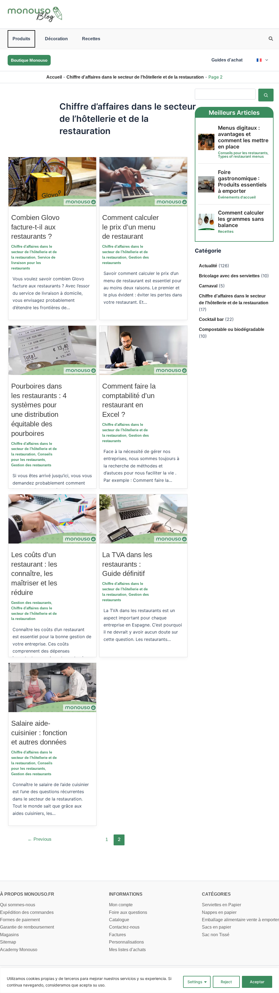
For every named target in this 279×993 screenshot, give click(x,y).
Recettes (91, 38)
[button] (271, 39)
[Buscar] (266, 95)
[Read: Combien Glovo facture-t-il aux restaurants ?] (52, 181)
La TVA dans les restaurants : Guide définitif (127, 564)
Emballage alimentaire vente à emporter (240, 919)
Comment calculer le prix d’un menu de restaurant (130, 227)
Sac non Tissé (215, 934)
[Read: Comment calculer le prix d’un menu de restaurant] (143, 181)
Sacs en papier (216, 927)
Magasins (9, 934)
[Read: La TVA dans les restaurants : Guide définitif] (143, 518)
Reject (226, 981)
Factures (117, 934)
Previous (39, 839)
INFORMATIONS (125, 894)
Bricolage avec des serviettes (229, 276)
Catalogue (119, 919)
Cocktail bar (211, 319)
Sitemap (8, 942)
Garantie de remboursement (27, 927)
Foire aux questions (128, 912)
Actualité (208, 265)
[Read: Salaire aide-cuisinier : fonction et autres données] (52, 687)
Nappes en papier (219, 912)
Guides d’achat (226, 60)
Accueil (54, 77)
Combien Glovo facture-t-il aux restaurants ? (35, 227)
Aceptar (257, 981)
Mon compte (121, 904)
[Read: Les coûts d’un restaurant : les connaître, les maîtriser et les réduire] (52, 518)
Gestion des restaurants (31, 465)
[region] (139, 980)
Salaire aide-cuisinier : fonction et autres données (39, 732)
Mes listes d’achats (127, 949)
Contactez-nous (124, 927)
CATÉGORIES (216, 894)
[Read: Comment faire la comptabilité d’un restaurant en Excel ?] (143, 350)
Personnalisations (126, 942)
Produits (21, 38)
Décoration (56, 38)
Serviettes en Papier (221, 904)
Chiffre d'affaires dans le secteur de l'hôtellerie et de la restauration (135, 77)
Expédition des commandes (27, 912)
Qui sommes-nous (17, 904)
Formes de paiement (20, 919)
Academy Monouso (18, 949)
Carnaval (208, 286)
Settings (194, 981)
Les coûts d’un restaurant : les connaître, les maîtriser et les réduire (34, 574)
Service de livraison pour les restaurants (33, 262)
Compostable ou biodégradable (231, 329)
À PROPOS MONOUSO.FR (27, 894)
